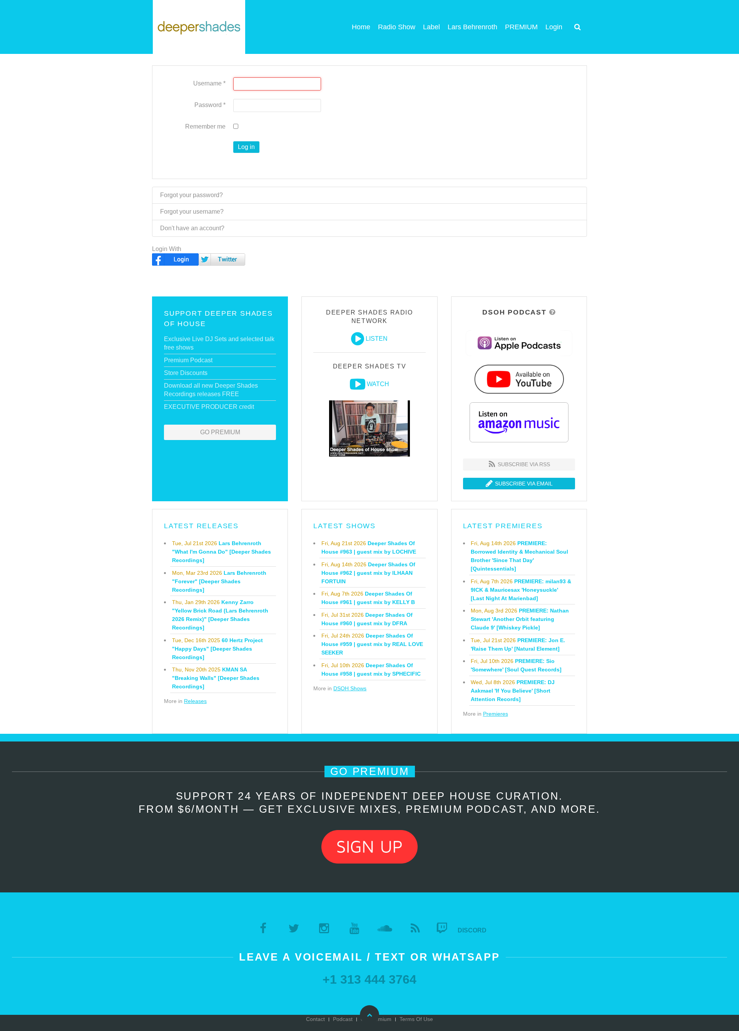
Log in (246, 147)
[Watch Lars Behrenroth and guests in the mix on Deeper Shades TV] (357, 384)
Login (553, 27)
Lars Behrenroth (472, 27)
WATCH (378, 384)
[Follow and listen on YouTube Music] (519, 378)
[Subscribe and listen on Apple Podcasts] (519, 343)
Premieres (495, 714)
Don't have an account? (192, 228)
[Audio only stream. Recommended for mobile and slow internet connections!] (357, 338)
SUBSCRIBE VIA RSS (523, 464)
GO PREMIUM (220, 432)
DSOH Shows (349, 688)
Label (431, 27)
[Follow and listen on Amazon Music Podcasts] (519, 421)
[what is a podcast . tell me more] (552, 312)
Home (361, 27)
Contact (315, 1019)
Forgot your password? (191, 195)
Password (210, 105)
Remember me (205, 126)
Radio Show (396, 27)
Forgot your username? (192, 211)
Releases (195, 701)
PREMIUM (521, 27)
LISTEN (377, 338)
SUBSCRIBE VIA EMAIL (523, 483)
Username (209, 83)
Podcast (343, 1019)
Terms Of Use (416, 1019)
